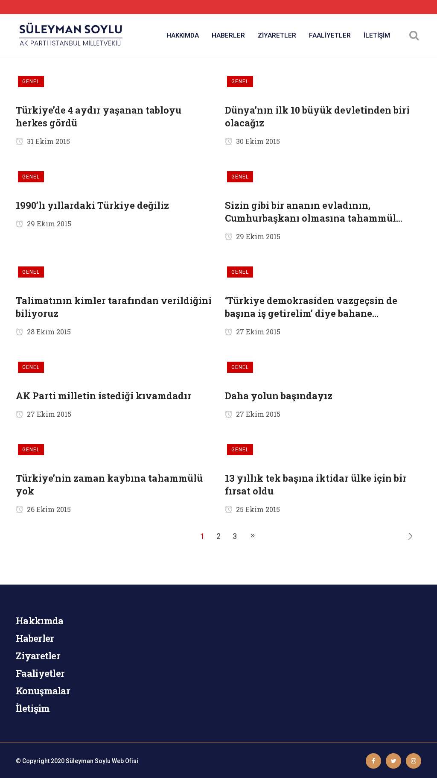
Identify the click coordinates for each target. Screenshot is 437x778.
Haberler (35, 638)
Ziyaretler (38, 655)
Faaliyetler (40, 673)
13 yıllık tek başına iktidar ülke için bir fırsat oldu (316, 484)
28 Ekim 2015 (48, 331)
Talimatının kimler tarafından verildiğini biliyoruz (114, 306)
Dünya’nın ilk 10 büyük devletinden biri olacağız (317, 116)
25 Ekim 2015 (257, 509)
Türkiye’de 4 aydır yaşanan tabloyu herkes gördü (98, 116)
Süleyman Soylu (88, 761)
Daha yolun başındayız (278, 395)
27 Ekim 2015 (257, 331)
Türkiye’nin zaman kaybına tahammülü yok (109, 484)
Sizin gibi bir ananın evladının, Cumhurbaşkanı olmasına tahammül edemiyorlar (310, 212)
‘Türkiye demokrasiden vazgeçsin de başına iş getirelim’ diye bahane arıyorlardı (311, 307)
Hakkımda (39, 620)
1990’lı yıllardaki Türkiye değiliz (92, 205)
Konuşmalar (43, 690)
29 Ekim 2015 (48, 223)
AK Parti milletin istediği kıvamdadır (104, 395)
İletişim (33, 708)
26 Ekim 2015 (48, 509)
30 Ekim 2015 (257, 141)
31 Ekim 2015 (47, 141)
